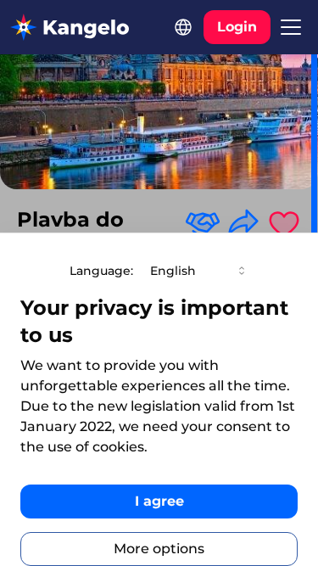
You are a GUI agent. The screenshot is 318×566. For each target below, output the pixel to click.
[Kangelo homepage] (69, 27)
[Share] (243, 223)
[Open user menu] (291, 27)
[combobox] (199, 271)
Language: (101, 271)
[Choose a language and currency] (183, 27)
